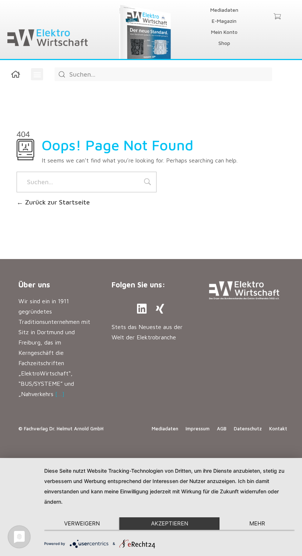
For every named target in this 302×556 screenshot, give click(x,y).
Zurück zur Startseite (56, 202)
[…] (59, 394)
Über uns (34, 284)
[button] (37, 74)
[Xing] (160, 308)
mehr (257, 523)
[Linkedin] (141, 308)
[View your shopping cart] (277, 17)
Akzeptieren (169, 523)
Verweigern (82, 523)
